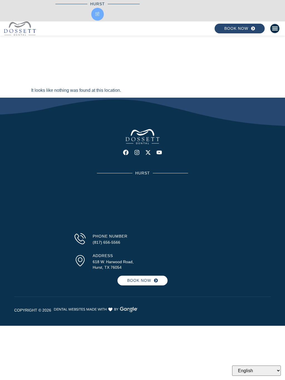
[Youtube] (159, 152)
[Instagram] (137, 152)
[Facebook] (126, 152)
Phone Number (110, 236)
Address (103, 255)
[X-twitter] (148, 152)
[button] (274, 28)
